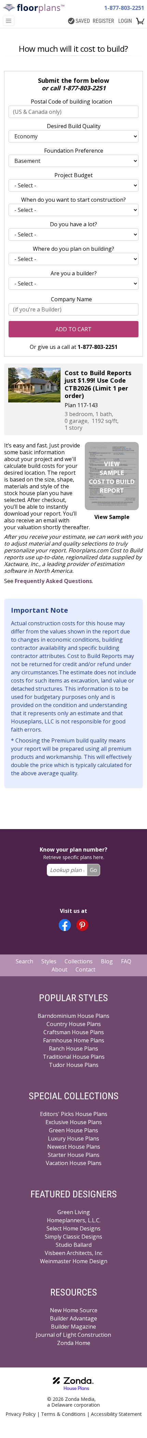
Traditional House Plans (74, 1056)
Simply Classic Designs (73, 1236)
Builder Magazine (73, 1326)
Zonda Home (73, 1343)
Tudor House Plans (73, 1065)
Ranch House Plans (73, 1048)
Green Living (73, 1212)
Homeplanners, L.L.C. (74, 1220)
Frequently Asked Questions (53, 581)
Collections (79, 961)
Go (93, 870)
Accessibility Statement (116, 1414)
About (59, 969)
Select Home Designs (73, 1228)
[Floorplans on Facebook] (65, 925)
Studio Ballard (74, 1245)
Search (24, 961)
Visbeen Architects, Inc (73, 1253)
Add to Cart (73, 329)
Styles (48, 961)
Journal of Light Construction (73, 1334)
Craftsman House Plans (73, 1032)
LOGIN (125, 21)
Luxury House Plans (73, 1138)
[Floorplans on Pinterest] (82, 925)
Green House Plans (73, 1130)
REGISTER (103, 21)
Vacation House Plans (74, 1163)
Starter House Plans (73, 1155)
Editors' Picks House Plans (73, 1114)
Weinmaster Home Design (73, 1261)
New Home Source (73, 1310)
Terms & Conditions (63, 1414)
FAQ (126, 961)
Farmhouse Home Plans (73, 1040)
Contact (85, 969)
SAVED (83, 21)
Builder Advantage (73, 1318)
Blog (107, 961)
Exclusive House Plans (73, 1122)
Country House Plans (73, 1024)
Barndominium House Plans (73, 1016)
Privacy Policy (20, 1414)
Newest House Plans (73, 1146)
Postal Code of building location (71, 101)
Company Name (71, 299)
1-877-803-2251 (124, 8)
